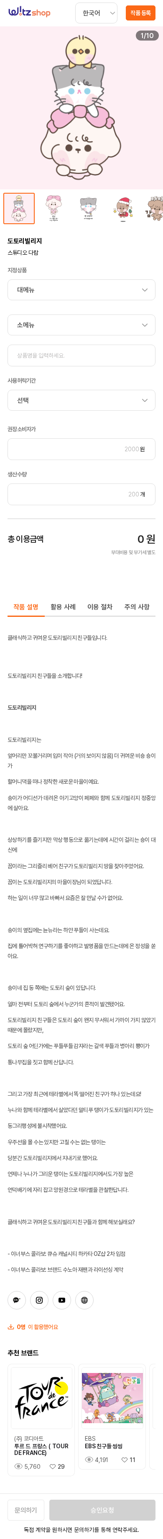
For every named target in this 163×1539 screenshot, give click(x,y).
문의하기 (26, 1510)
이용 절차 (99, 607)
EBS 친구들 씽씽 (103, 1446)
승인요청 (102, 1510)
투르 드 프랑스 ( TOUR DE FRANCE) (41, 1449)
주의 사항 (137, 607)
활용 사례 (63, 607)
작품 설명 (25, 607)
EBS (90, 1438)
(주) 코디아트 (28, 1438)
